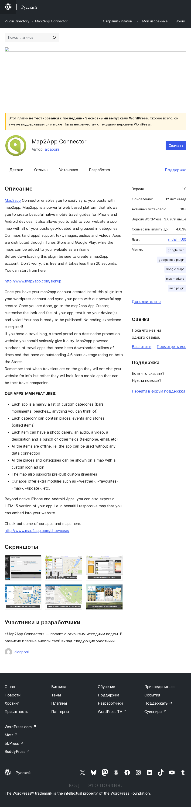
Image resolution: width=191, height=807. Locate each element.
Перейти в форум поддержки (158, 391)
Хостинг (12, 703)
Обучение (106, 686)
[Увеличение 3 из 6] (116, 561)
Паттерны (60, 711)
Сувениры (155, 711)
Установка (68, 169)
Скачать (176, 145)
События (152, 695)
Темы (56, 695)
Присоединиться (159, 686)
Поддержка (175, 169)
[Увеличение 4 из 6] (35, 590)
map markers (175, 278)
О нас (10, 686)
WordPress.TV (112, 711)
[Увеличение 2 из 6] (76, 561)
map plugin (176, 288)
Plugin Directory (17, 21)
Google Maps (175, 269)
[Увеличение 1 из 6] (35, 561)
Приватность (16, 711)
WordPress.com (20, 726)
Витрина (58, 686)
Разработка (99, 169)
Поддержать (158, 703)
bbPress (14, 743)
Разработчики (110, 703)
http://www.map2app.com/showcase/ (37, 530)
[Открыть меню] (183, 7)
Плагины (59, 703)
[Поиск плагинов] (54, 37)
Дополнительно (146, 301)
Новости (12, 695)
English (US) (177, 239)
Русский (23, 772)
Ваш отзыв (141, 346)
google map (176, 250)
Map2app (13, 200)
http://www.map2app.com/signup (33, 281)
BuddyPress (17, 751)
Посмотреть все (171, 346)
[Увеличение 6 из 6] (116, 590)
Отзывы (41, 169)
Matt (11, 735)
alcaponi (52, 149)
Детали (16, 169)
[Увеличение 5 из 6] (76, 590)
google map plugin (171, 259)
